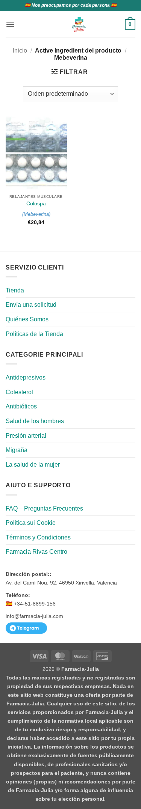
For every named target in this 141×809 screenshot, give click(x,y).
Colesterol (19, 392)
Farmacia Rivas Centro (36, 551)
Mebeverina (36, 214)
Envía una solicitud (31, 304)
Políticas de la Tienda (34, 334)
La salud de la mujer (33, 464)
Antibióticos (21, 406)
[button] (10, 24)
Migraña (16, 450)
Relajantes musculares (37, 196)
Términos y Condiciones (38, 537)
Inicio (20, 50)
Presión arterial (26, 435)
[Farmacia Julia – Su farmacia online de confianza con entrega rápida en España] (79, 24)
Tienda (15, 290)
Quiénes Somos (27, 319)
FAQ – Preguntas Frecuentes (44, 508)
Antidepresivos (25, 377)
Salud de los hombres (35, 421)
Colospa (36, 203)
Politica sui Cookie (31, 523)
